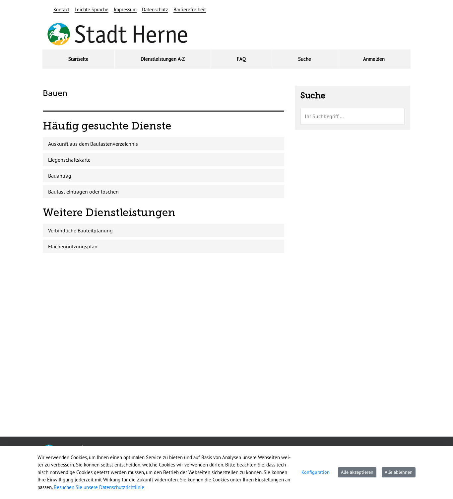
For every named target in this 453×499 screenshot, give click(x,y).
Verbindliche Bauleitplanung (80, 230)
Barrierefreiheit (189, 9)
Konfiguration (315, 472)
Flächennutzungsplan (72, 246)
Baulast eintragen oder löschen (83, 191)
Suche (312, 95)
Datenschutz (155, 9)
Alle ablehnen (399, 472)
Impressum (125, 9)
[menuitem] (78, 59)
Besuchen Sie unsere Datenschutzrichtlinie (99, 487)
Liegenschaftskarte (69, 159)
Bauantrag (59, 175)
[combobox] (352, 116)
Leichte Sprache (91, 9)
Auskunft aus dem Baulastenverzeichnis (93, 143)
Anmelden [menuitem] (374, 59)
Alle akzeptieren (357, 472)
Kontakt (61, 9)
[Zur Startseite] (117, 34)
